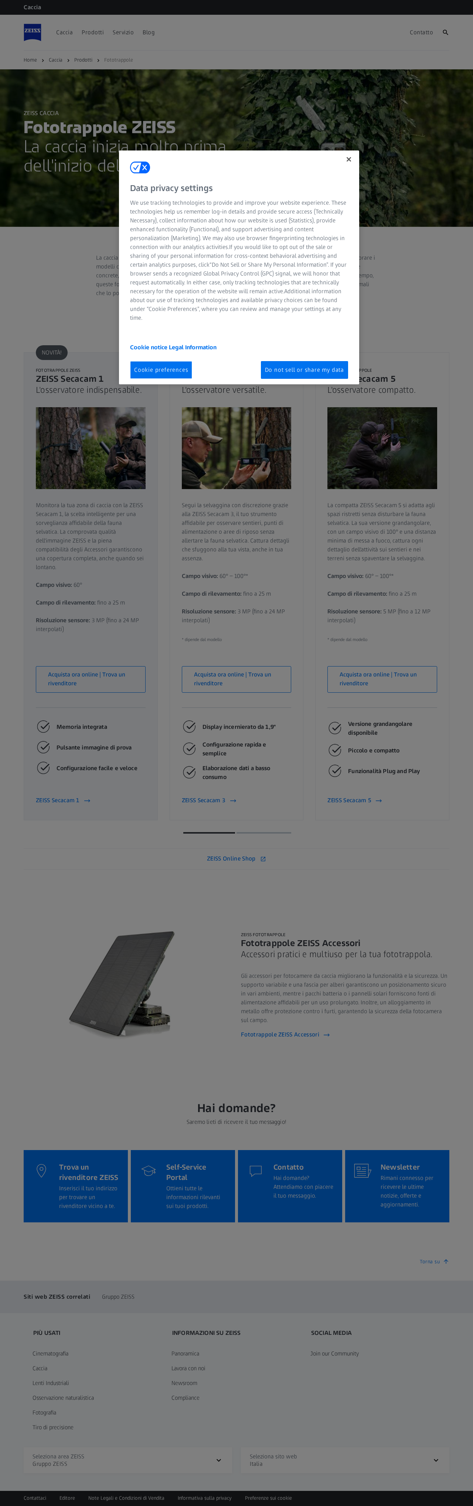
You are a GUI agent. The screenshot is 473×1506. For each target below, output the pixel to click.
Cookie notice (149, 347)
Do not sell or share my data (304, 369)
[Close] (349, 159)
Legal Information (193, 347)
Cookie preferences (161, 369)
